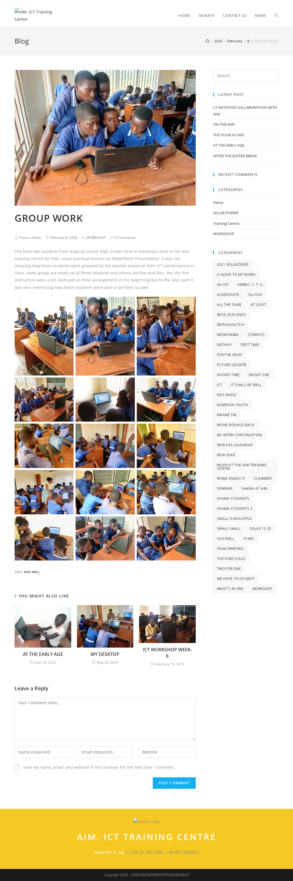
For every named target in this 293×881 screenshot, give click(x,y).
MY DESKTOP (105, 654)
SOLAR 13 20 (260, 528)
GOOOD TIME (228, 374)
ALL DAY (255, 294)
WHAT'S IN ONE (230, 588)
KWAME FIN (227, 414)
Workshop (262, 588)
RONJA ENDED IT (231, 478)
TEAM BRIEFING (230, 548)
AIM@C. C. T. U (250, 284)
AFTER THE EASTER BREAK (235, 155)
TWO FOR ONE (229, 568)
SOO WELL (32, 572)
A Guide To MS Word (236, 274)
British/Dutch (230, 324)
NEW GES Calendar (234, 445)
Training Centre (226, 223)
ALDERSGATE (228, 294)
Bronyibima (228, 334)
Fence (218, 202)
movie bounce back (235, 424)
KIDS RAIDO (227, 394)
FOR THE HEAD (229, 354)
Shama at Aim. (254, 488)
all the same (229, 304)
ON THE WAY (224, 124)
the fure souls (231, 558)
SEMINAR (225, 488)
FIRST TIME (250, 344)
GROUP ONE (259, 374)
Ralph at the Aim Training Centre (242, 467)
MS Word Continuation (239, 434)
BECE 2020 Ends (231, 314)
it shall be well (246, 384)
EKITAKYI (224, 344)
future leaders (232, 364)
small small (229, 528)
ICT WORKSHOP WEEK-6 (167, 652)
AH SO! (223, 284)
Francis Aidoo (30, 237)
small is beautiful (234, 518)
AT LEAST (259, 304)
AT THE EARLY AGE (43, 654)
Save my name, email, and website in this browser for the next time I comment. (99, 767)
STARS (248, 538)
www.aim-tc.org (109, 852)
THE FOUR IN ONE (228, 134)
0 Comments (125, 237)
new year (226, 455)
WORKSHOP (96, 237)
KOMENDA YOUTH (232, 404)
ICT (219, 384)
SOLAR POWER (225, 212)
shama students (233, 498)
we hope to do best (236, 578)
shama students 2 (234, 508)
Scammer (263, 478)
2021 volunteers (233, 264)
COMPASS (256, 334)
